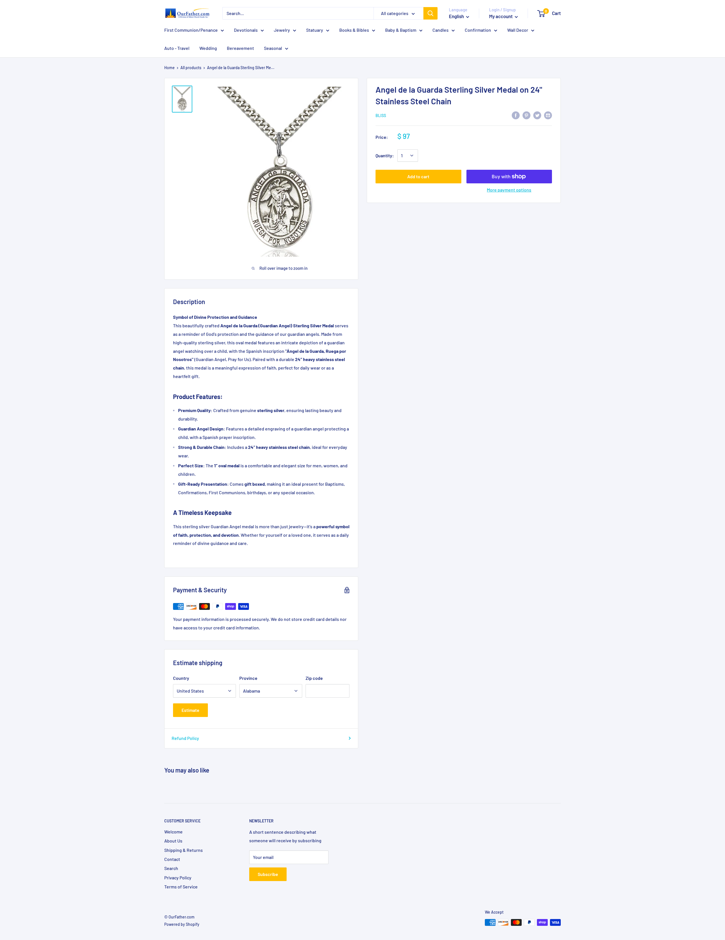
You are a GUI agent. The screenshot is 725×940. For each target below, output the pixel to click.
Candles (440, 30)
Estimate (190, 710)
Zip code (314, 678)
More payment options (509, 189)
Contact (172, 859)
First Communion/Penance (191, 30)
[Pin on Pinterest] (526, 115)
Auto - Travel (176, 48)
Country (181, 678)
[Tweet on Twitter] (537, 115)
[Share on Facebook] (516, 115)
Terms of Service (181, 886)
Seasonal (273, 48)
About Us (173, 840)
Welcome (173, 831)
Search (171, 868)
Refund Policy (185, 738)
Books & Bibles (354, 30)
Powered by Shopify (181, 924)
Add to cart (418, 176)
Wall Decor (517, 30)
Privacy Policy (177, 877)
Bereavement (240, 48)
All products (190, 67)
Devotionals (246, 30)
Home (169, 67)
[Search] (430, 13)
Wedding (208, 48)
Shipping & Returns (183, 850)
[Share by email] (548, 115)
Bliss (381, 115)
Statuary (314, 30)
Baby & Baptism (400, 30)
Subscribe (268, 874)
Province (248, 678)
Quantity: (385, 155)
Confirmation (478, 30)
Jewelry (282, 30)
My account (501, 16)
